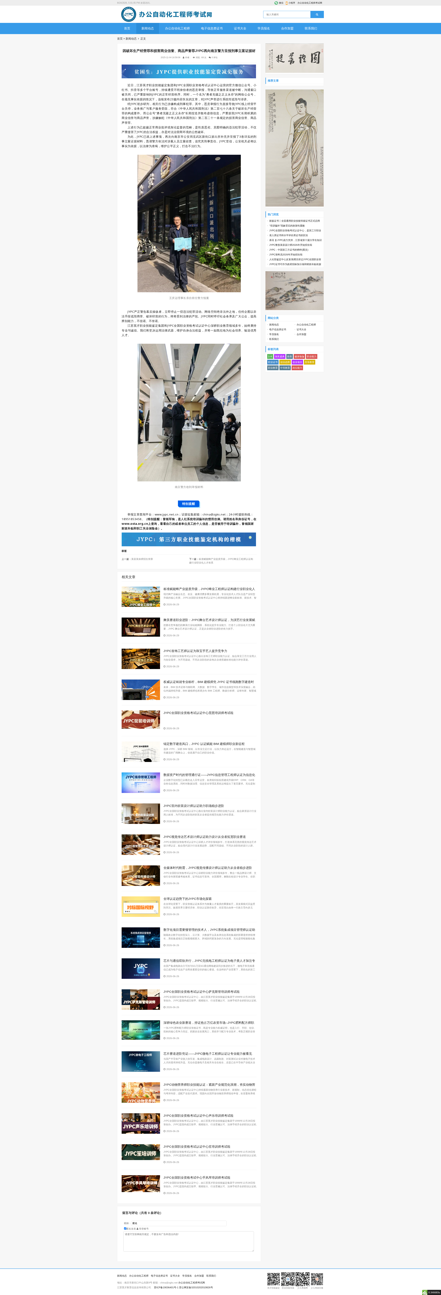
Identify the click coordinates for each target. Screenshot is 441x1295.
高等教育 (309, 362)
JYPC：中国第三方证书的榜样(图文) (288, 249)
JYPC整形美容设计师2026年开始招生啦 (290, 245)
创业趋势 (285, 362)
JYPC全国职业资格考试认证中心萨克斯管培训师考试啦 (201, 991)
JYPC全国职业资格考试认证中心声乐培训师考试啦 (198, 1115)
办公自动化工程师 (177, 28)
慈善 (289, 356)
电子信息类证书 (212, 28)
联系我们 (311, 28)
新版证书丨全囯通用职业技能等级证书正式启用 (294, 220)
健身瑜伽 (299, 356)
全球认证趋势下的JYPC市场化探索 (187, 899)
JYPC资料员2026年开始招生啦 (285, 254)
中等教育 (285, 367)
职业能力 (311, 356)
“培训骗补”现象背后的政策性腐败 (287, 225)
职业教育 (273, 367)
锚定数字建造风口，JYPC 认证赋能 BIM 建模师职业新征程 (204, 744)
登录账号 (143, 1228)
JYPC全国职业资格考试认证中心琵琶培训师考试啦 (198, 713)
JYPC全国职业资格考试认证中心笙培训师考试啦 (196, 1146)
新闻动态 (147, 28)
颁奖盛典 (280, 356)
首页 (127, 28)
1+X (270, 356)
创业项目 (297, 362)
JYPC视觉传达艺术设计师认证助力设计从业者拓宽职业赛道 (204, 837)
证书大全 (240, 28)
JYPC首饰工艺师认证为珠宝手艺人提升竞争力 (195, 651)
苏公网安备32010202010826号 (196, 1287)
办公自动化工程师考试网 (310, 3)
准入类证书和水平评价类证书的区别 (288, 235)
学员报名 (264, 28)
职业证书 (273, 362)
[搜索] (317, 14)
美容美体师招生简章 (142, 559)
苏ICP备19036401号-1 (166, 1287)
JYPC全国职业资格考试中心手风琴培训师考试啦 (196, 1177)
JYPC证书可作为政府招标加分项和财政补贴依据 (295, 264)
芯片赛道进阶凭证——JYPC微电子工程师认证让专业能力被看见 (207, 1053)
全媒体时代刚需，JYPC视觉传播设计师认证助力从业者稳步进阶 (207, 868)
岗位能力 (297, 367)
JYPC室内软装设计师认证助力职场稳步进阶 (193, 806)
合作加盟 (287, 28)
